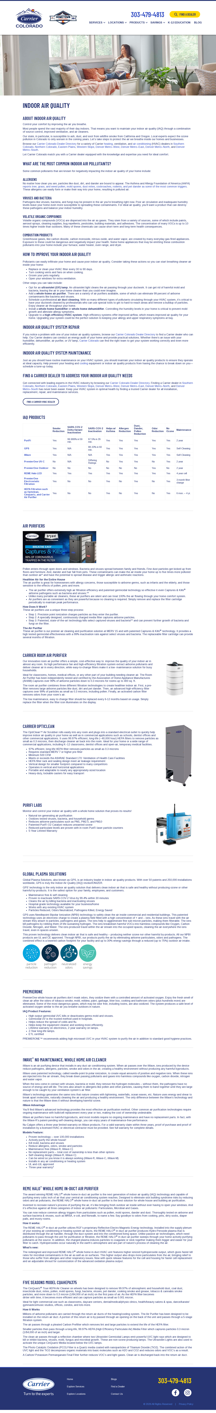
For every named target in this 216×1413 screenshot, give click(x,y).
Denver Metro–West (107, 146)
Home (70, 1379)
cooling (84, 363)
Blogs (114, 1379)
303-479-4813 (147, 14)
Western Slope (85, 146)
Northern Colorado (46, 146)
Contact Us (117, 1394)
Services (95, 22)
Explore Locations (76, 1394)
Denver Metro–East (132, 146)
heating (108, 143)
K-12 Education (179, 22)
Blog (198, 22)
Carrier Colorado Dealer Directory (56, 143)
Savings (156, 22)
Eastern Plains (66, 146)
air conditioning (142, 143)
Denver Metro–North (157, 146)
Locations (116, 22)
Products (137, 22)
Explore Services (75, 1386)
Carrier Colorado (89, 340)
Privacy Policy (186, 1404)
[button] (104, 22)
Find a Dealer (188, 14)
